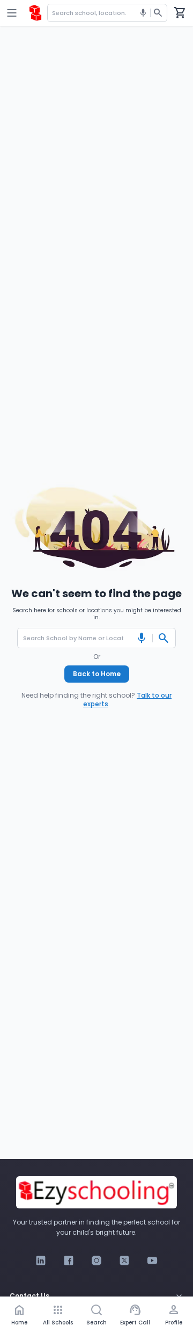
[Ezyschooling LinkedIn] (40, 1260)
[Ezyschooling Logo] (35, 13)
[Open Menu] (12, 13)
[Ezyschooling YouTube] (152, 1260)
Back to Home (97, 673)
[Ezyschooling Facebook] (68, 1260)
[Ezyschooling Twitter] (124, 1260)
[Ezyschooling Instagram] (96, 1260)
